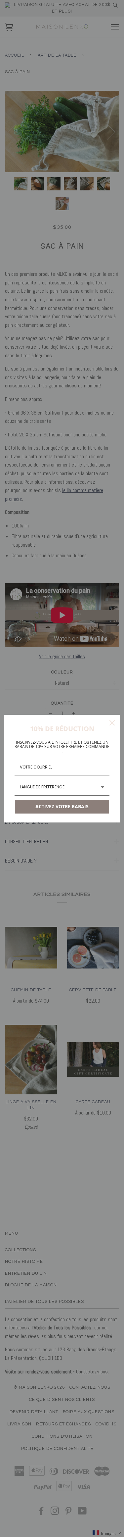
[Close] (112, 723)
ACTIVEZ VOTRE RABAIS (62, 806)
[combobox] (62, 787)
